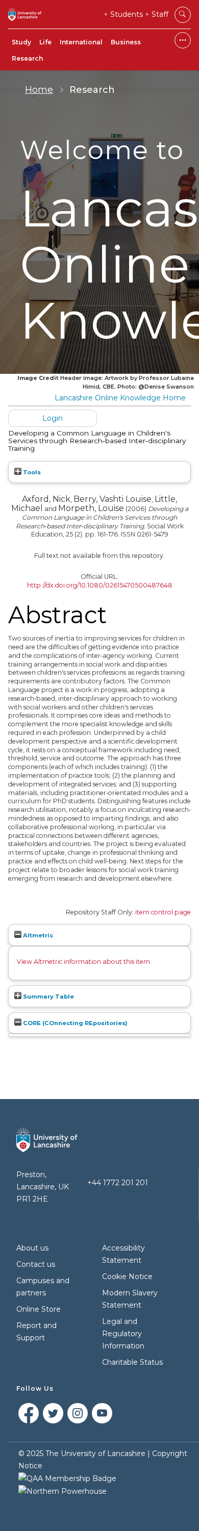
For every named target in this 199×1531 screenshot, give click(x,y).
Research (27, 58)
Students (126, 14)
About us (32, 1248)
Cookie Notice (127, 1276)
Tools (31, 472)
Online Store (38, 1309)
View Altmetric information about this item (83, 961)
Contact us (35, 1264)
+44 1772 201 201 (117, 1182)
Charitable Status (132, 1362)
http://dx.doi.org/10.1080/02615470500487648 (99, 585)
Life (45, 42)
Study (21, 42)
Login (52, 418)
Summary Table (47, 996)
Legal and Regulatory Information (123, 1333)
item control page (163, 912)
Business (126, 42)
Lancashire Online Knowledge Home (120, 397)
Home (39, 89)
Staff (160, 14)
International (81, 42)
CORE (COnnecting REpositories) (74, 1023)
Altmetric (37, 935)
